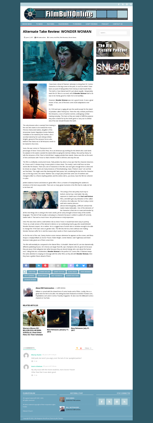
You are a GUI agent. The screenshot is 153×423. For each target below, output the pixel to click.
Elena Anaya (72, 272)
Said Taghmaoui (56, 276)
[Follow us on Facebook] (119, 4)
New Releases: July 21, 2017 (80, 329)
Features (50, 24)
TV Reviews (77, 24)
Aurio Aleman (36, 366)
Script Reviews (91, 24)
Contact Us (118, 24)
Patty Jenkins (29, 276)
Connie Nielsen (44, 272)
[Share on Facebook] (26, 266)
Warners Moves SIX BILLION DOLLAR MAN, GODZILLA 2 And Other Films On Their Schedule (33, 331)
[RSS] (131, 4)
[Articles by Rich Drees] (62, 401)
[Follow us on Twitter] (123, 4)
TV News (39, 24)
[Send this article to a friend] (51, 266)
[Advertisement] (113, 90)
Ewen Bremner (86, 272)
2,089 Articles (60, 288)
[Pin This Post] (45, 266)
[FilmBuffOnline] (76, 21)
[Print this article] (58, 266)
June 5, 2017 (29, 37)
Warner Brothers (72, 276)
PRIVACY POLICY (28, 411)
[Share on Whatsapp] (64, 266)
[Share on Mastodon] (71, 266)
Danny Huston (59, 272)
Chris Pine (31, 272)
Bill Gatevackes (41, 37)
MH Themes (59, 418)
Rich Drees (70, 398)
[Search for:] (113, 33)
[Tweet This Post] (32, 266)
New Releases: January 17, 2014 (58, 331)
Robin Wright (43, 276)
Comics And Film (54, 37)
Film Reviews (63, 24)
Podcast (105, 24)
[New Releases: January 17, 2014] (58, 318)
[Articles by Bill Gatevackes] (62, 410)
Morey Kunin (36, 355)
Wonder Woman (30, 280)
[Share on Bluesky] (83, 266)
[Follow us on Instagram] (127, 4)
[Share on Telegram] (77, 266)
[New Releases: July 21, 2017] (82, 317)
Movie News (27, 24)
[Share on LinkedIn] (39, 266)
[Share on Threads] (90, 266)
